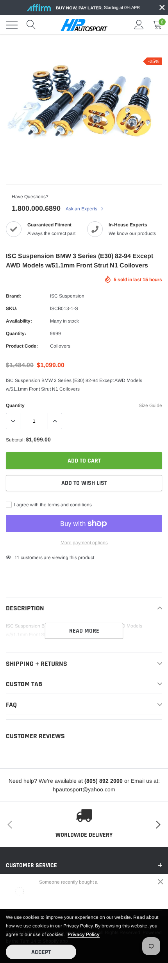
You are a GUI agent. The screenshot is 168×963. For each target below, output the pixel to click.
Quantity (15, 405)
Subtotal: (15, 440)
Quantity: (16, 333)
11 (17, 557)
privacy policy (84, 934)
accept (41, 952)
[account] (139, 25)
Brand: (13, 296)
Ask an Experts (82, 209)
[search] (31, 25)
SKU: (12, 308)
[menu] (12, 25)
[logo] (84, 25)
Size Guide (150, 405)
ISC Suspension (67, 296)
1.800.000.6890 (36, 208)
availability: (19, 321)
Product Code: (22, 346)
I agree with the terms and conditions (52, 505)
